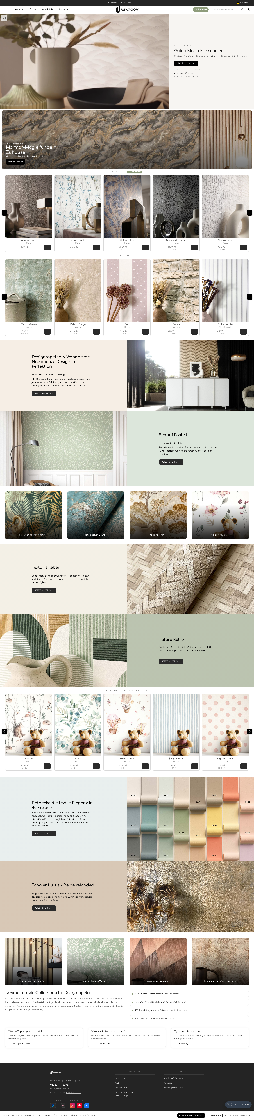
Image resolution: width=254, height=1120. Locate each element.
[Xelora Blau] (127, 206)
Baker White (225, 324)
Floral (28, 243)
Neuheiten (117, 172)
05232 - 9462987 (60, 1084)
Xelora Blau (127, 240)
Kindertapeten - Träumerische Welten (125, 690)
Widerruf (168, 1083)
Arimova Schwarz (176, 240)
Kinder (127, 327)
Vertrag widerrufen (173, 1088)
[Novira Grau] (225, 206)
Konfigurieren (214, 1115)
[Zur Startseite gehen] (127, 9)
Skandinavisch (225, 327)
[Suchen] (242, 9)
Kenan (29, 758)
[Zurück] (4, 213)
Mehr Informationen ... (90, 1115)
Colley (176, 324)
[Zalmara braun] (28, 206)
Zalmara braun (29, 240)
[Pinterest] (79, 1105)
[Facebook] (86, 1105)
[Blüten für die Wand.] (95, 961)
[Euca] (78, 725)
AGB (117, 1083)
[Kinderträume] (220, 515)
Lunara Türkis (77, 240)
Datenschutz (121, 1088)
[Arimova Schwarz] (176, 206)
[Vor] (249, 213)
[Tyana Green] (28, 290)
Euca (78, 758)
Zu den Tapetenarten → (20, 1043)
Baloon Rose (127, 758)
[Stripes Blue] (176, 725)
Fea (127, 324)
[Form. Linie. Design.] (158, 961)
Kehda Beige (78, 324)
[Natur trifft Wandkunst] (33, 515)
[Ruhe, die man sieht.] (33, 961)
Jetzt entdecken (15, 162)
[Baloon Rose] (127, 725)
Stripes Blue (176, 758)
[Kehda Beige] (78, 290)
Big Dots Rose (225, 758)
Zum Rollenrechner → (102, 1043)
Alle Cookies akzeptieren (191, 1115)
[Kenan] (28, 725)
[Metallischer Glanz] (95, 515)
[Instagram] (72, 1105)
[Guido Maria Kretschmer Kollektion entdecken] (84, 61)
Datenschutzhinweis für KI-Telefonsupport (128, 1094)
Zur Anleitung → (182, 1043)
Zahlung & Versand (174, 1078)
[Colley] (176, 290)
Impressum (120, 1078)
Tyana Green (29, 324)
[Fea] (127, 290)
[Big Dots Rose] (225, 725)
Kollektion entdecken (186, 63)
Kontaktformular (73, 1093)
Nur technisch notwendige (237, 1115)
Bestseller (126, 256)
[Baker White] (225, 290)
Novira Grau (225, 240)
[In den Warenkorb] (47, 247)
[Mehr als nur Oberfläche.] (220, 961)
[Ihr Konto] (248, 9)
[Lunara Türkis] (78, 206)
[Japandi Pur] (158, 515)
